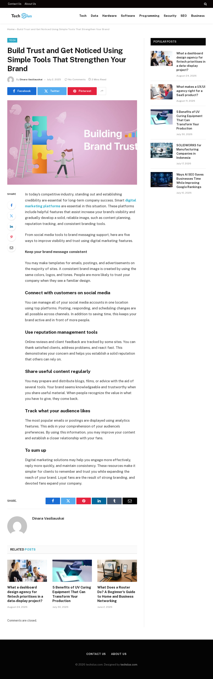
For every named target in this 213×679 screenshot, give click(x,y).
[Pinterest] (11, 237)
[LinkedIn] (11, 226)
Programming (149, 15)
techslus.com (128, 664)
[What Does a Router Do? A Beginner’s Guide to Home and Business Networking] (117, 571)
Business (198, 15)
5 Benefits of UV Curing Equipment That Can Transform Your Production (71, 594)
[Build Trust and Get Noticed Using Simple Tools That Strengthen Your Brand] (72, 142)
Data (94, 15)
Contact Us (14, 3)
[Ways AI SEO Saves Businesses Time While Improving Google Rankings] (162, 179)
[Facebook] (11, 205)
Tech (83, 15)
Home (11, 29)
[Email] (11, 247)
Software (128, 15)
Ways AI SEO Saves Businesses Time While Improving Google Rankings (190, 181)
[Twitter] (11, 216)
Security (170, 15)
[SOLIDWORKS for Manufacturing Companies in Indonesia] (162, 150)
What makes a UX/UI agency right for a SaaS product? (190, 91)
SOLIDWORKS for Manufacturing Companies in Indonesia (188, 151)
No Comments (77, 79)
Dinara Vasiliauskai (31, 79)
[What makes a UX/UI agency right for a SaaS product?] (162, 91)
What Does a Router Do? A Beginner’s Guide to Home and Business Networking (116, 594)
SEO (184, 15)
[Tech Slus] (21, 16)
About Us (30, 3)
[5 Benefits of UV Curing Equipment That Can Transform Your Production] (72, 571)
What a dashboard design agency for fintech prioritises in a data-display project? (25, 594)
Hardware (109, 15)
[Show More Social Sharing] (102, 91)
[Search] (205, 4)
